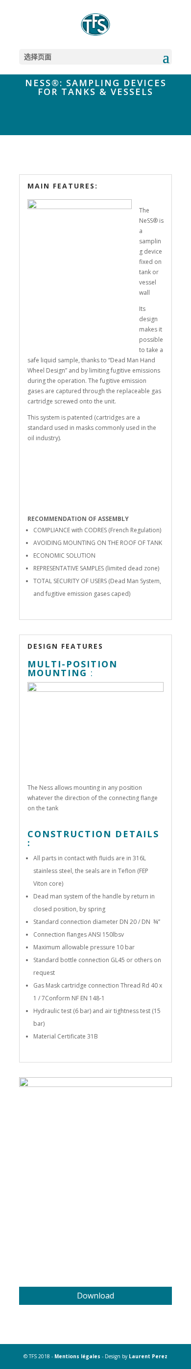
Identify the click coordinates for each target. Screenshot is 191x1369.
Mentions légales (77, 1356)
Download (95, 1295)
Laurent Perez (148, 1356)
